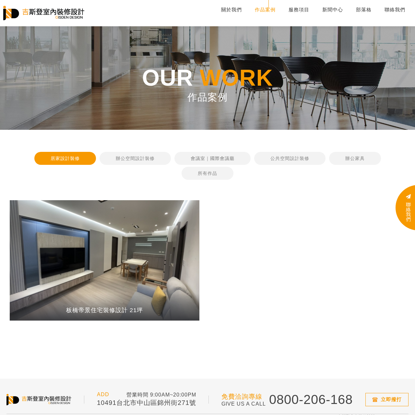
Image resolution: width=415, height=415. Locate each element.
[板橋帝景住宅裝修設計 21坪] (104, 260)
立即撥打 (391, 399)
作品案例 (265, 9)
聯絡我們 (395, 9)
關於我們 (231, 9)
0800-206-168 (311, 399)
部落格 (364, 9)
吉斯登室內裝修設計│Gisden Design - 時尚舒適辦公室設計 (43, 13)
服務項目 (299, 9)
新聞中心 (332, 9)
